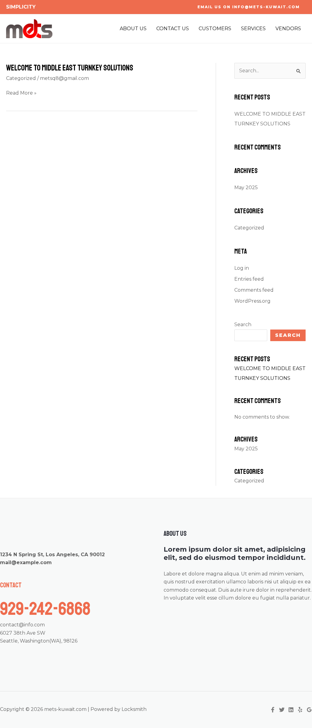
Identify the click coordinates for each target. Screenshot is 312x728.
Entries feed (249, 279)
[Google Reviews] (309, 709)
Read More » (21, 93)
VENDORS (288, 28)
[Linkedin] (291, 709)
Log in (241, 268)
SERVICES (253, 28)
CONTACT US (172, 28)
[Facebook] (272, 709)
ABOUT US (133, 28)
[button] (248, 7)
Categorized (21, 78)
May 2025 (246, 187)
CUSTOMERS (215, 28)
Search (242, 324)
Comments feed (254, 290)
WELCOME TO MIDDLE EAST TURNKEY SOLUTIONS (69, 68)
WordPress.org (252, 301)
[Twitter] (282, 709)
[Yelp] (300, 709)
